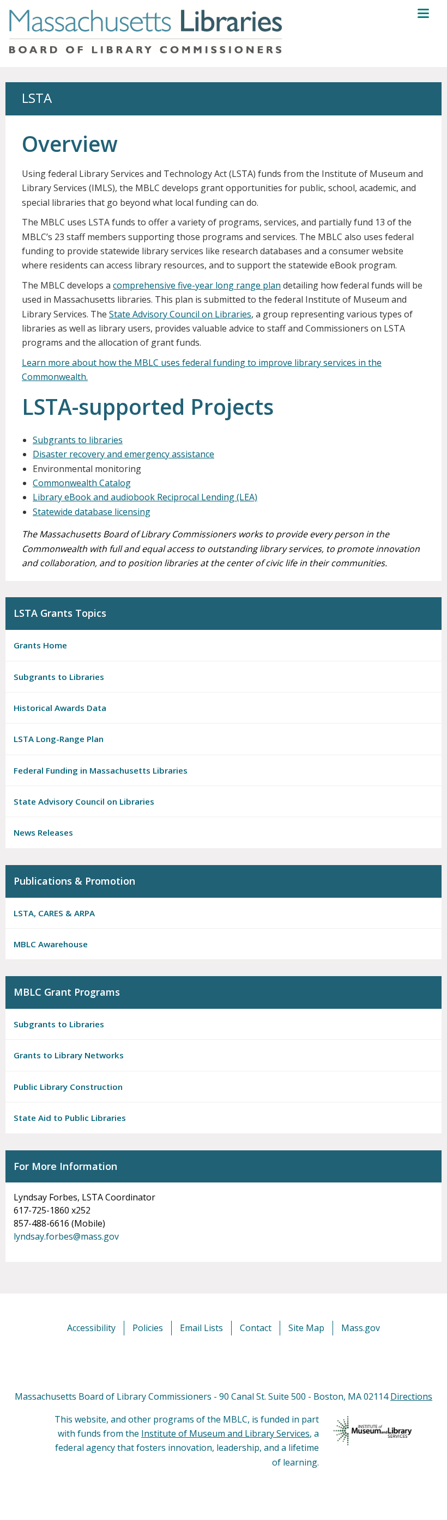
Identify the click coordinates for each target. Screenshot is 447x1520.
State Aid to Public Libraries (70, 1117)
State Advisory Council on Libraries (180, 314)
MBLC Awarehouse (51, 944)
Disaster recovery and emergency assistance (123, 454)
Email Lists (201, 1328)
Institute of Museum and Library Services (225, 1433)
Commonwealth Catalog (82, 483)
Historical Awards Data (60, 707)
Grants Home (40, 645)
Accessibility (91, 1328)
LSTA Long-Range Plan (59, 738)
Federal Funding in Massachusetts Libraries (101, 770)
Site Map (306, 1328)
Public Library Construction (68, 1086)
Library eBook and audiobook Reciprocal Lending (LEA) (145, 497)
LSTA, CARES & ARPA (54, 913)
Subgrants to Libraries (59, 676)
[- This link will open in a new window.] (236, 1362)
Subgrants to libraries (78, 440)
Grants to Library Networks (69, 1055)
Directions (411, 1396)
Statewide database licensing (91, 512)
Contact (255, 1328)
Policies (147, 1328)
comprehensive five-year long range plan (197, 285)
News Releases (43, 832)
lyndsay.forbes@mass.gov (66, 1236)
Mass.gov (360, 1328)
